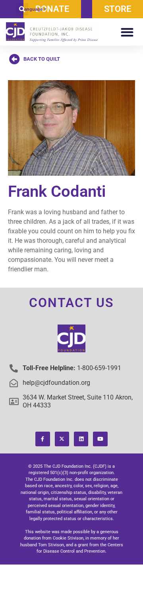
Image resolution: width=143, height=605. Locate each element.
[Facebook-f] (42, 439)
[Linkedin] (81, 439)
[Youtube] (100, 439)
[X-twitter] (62, 439)
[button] (22, 9)
